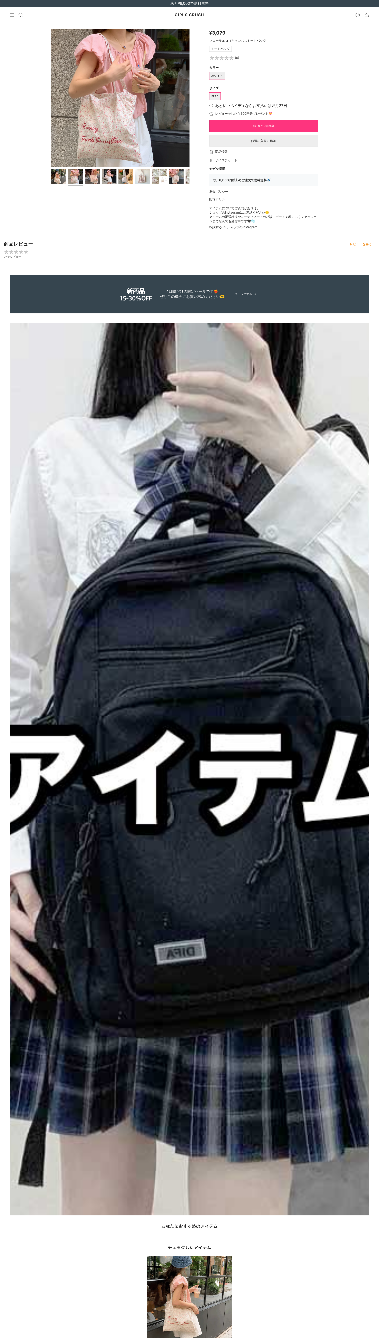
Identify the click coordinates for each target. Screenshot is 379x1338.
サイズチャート (226, 160)
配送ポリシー (218, 199)
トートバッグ (220, 49)
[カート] (366, 15)
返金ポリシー (218, 191)
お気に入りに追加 (263, 141)
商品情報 (221, 152)
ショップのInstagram (242, 227)
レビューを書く (361, 244)
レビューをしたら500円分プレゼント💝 (243, 113)
